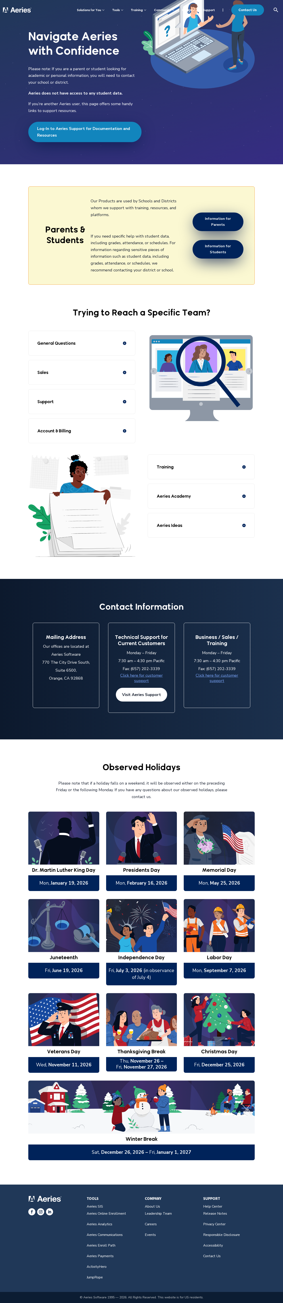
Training (137, 10)
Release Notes (215, 1213)
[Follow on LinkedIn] (49, 1211)
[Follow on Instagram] (40, 1211)
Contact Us (248, 10)
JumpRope (95, 1277)
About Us (152, 1206)
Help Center (212, 1206)
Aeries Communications (105, 1234)
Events (187, 10)
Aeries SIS (95, 1206)
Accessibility (213, 1245)
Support (209, 10)
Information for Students (218, 249)
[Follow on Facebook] (31, 1211)
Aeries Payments (100, 1256)
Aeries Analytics (99, 1224)
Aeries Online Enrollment (106, 1213)
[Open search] (276, 10)
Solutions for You (89, 10)
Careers (151, 1224)
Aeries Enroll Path (101, 1245)
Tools (116, 10)
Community (162, 10)
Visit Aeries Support (141, 694)
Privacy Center (214, 1224)
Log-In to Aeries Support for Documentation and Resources (83, 132)
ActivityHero (97, 1266)
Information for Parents (218, 221)
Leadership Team (158, 1213)
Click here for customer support (141, 678)
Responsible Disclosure (221, 1234)
